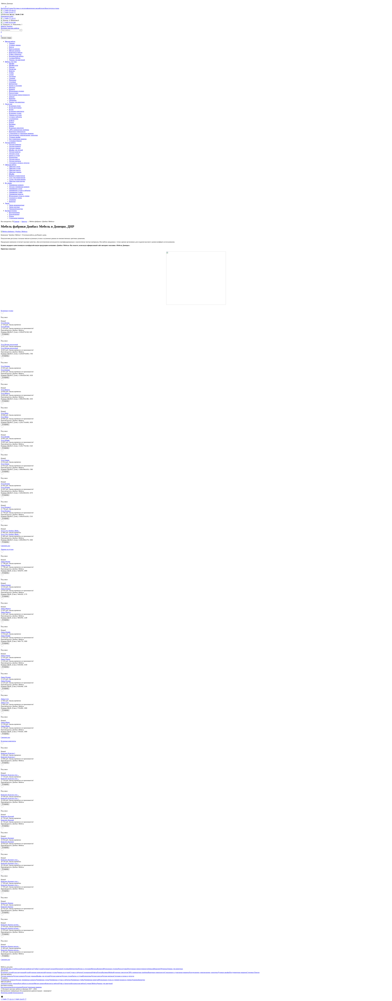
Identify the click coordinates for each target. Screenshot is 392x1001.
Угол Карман (5, 366)
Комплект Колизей (7, 816)
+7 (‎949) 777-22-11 (9, 18)
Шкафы (11, 63)
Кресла (11, 47)
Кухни (11, 109)
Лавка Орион (5, 655)
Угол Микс (4, 413)
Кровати (12, 89)
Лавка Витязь (5, 561)
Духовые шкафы (14, 137)
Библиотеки (13, 84)
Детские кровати (15, 146)
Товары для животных (17, 102)
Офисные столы (14, 166)
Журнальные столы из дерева (19, 196)
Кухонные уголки (15, 113)
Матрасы (12, 87)
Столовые (12, 82)
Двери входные (14, 207)
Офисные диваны (15, 172)
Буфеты (11, 120)
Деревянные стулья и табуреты (19, 190)
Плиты (11, 122)
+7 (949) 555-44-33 (9, 10)
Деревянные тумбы (15, 192)
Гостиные (12, 76)
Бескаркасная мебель (16, 56)
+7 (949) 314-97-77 (9, 12)
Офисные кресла (15, 170)
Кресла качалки (14, 49)
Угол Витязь (5, 323)
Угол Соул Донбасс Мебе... (10, 531)
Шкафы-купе (13, 65)
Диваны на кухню (15, 115)
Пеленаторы (13, 157)
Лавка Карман (6, 585)
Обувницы (12, 100)
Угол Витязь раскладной (9, 344)
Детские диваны (14, 148)
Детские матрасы (15, 161)
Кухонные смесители (16, 128)
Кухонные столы (15, 106)
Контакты (4, 8)
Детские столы (14, 154)
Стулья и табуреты (15, 117)
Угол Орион (5, 460)
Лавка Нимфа (5, 632)
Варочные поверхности (17, 131)
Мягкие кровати (14, 51)
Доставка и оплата (19, 8)
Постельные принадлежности (19, 95)
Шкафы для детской (16, 150)
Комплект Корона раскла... (10, 946)
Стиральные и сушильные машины (21, 133)
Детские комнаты (15, 144)
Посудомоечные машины (18, 139)
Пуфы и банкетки (15, 54)
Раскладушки (13, 93)
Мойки (11, 126)
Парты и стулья (14, 155)
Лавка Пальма (6, 677)
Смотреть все (5, 546)
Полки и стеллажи (15, 85)
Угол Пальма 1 (6, 507)
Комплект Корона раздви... (10, 925)
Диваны (12, 43)
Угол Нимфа (5, 437)
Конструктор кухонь (52, 8)
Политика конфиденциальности (12, 993)
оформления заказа (32, 8)
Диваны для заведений (17, 60)
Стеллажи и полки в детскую (19, 163)
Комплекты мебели (15, 52)
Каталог (42, 8)
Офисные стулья (14, 168)
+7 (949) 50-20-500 (9, 22)
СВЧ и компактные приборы (19, 130)
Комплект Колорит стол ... (10, 860)
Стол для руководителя (17, 177)
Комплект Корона (7, 903)
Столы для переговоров (17, 179)
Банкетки (12, 201)
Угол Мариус (5, 390)
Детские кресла (14, 159)
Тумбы (11, 73)
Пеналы (11, 67)
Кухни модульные (15, 108)
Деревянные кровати (16, 185)
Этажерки (12, 199)
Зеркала (11, 96)
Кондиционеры (14, 212)
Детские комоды (14, 152)
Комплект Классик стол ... (10, 775)
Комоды (12, 71)
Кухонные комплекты (16, 111)
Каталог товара (6, 38)
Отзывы (10, 8)
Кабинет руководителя (17, 176)
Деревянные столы (15, 188)
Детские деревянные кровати (19, 187)
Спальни (12, 78)
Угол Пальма (5, 484)
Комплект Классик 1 (8, 753)
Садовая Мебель (14, 58)
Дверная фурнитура (16, 209)
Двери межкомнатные (16, 205)
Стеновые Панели (15, 141)
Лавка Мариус (6, 608)
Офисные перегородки (17, 181)
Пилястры (12, 69)
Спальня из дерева (15, 198)
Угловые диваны (15, 45)
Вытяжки (12, 124)
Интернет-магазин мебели (10, 27)
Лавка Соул (5, 699)
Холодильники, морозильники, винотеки (23, 135)
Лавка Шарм (5, 722)
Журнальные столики (16, 91)
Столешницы (13, 119)
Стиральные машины (16, 218)
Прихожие (12, 80)
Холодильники (14, 214)
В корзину (5, 334)
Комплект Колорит (7, 838)
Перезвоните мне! (7, 16)
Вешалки (12, 98)
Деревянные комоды (16, 194)
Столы (11, 74)
